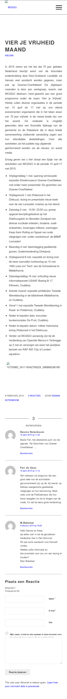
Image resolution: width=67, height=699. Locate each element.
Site (50, 622)
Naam (52, 598)
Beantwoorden (26, 453)
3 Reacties (34, 395)
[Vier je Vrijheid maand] (33, 32)
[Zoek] (48, 7)
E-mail (52, 610)
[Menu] (57, 7)
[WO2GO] (28, 7)
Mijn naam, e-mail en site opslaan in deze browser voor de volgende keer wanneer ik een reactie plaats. (36, 636)
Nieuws (9, 55)
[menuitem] (48, 7)
